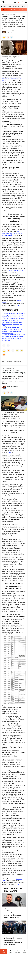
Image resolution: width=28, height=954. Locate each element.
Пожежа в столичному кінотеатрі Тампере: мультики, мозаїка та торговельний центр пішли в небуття (12, 330)
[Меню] (26, 2)
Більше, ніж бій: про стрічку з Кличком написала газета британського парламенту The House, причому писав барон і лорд (13, 322)
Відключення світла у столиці (17, 9)
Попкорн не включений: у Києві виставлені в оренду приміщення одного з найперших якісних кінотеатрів (13, 337)
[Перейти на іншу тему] (19, 2)
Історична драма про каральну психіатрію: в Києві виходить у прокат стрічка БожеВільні (13, 315)
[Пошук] (22, 2)
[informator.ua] (3, 2)
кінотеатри (9, 361)
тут (17, 305)
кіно (3, 361)
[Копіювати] (11, 37)
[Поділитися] (7, 37)
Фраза (10, 452)
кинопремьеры (17, 361)
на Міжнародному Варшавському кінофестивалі (12, 233)
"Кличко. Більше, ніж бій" (16, 270)
